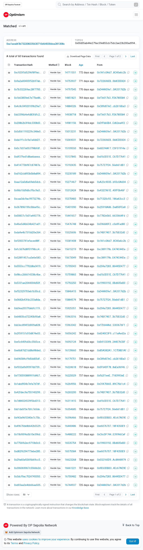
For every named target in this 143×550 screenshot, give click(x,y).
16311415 (70, 400)
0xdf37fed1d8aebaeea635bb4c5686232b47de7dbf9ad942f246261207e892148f (28, 156)
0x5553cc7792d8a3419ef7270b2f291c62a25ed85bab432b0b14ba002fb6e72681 (28, 266)
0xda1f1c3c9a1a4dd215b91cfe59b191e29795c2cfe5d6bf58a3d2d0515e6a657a (28, 140)
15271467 (70, 182)
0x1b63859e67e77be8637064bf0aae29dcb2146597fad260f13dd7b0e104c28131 (28, 97)
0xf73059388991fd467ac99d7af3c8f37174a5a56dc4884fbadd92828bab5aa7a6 (28, 375)
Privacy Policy (31, 543)
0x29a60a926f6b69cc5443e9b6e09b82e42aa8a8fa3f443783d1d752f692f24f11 (28, 459)
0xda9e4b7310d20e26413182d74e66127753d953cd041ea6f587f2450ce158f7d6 (28, 232)
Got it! (132, 541)
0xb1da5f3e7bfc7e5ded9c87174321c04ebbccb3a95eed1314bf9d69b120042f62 (28, 409)
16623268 (70, 459)
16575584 (70, 451)
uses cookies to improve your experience (46, 539)
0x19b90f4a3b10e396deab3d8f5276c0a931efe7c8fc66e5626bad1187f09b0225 (28, 434)
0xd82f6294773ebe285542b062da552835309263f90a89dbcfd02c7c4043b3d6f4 (28, 451)
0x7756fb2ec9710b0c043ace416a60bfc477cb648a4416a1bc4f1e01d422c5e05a (28, 443)
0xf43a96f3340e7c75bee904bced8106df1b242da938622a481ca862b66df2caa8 (28, 417)
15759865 (70, 274)
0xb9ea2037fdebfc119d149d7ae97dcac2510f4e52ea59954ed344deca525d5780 (28, 308)
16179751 (70, 358)
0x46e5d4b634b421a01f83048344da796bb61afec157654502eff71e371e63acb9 (28, 224)
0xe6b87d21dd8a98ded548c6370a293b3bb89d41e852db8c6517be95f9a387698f (28, 350)
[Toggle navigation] (136, 15)
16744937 (70, 485)
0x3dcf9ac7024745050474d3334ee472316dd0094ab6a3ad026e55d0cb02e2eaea (28, 476)
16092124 (70, 341)
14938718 (70, 114)
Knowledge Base (80, 508)
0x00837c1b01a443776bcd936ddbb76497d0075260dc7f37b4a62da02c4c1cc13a (28, 215)
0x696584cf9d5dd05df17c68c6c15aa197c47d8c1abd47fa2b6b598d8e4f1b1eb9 (28, 358)
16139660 (70, 350)
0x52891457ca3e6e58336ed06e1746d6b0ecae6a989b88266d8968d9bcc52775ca (28, 257)
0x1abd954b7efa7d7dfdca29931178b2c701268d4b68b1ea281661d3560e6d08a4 (28, 384)
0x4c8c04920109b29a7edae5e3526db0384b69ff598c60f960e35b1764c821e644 (28, 106)
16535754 (70, 443)
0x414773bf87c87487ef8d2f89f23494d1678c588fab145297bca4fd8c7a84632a (28, 165)
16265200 (70, 392)
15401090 (70, 207)
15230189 (70, 173)
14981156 (70, 123)
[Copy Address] (128, 73)
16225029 (70, 375)
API (24, 26)
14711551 (70, 72)
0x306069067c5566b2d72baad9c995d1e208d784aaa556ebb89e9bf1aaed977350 (28, 468)
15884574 (70, 299)
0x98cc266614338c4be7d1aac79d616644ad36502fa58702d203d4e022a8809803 (28, 274)
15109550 (70, 148)
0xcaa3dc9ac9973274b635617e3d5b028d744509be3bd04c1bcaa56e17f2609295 (28, 198)
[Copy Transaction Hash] (44, 73)
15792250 (70, 283)
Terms (14, 543)
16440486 (70, 426)
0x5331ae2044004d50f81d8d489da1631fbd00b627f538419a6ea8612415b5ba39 (28, 283)
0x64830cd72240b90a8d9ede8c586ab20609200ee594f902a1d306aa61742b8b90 (28, 316)
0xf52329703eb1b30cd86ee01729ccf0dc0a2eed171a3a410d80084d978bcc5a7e (28, 291)
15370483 (70, 198)
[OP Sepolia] (13, 14)
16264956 (70, 384)
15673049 (70, 257)
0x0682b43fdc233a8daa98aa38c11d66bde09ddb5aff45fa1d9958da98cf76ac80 (28, 299)
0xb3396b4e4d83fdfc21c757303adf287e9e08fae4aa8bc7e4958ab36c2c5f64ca (28, 114)
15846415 (70, 291)
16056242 (70, 333)
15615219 (70, 249)
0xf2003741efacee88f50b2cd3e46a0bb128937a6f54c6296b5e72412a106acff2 (28, 240)
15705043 (70, 266)
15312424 (70, 190)
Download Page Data (80, 56)
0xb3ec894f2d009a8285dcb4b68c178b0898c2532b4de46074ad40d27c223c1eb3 (28, 325)
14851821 (70, 97)
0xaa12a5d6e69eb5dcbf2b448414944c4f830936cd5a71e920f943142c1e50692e (28, 182)
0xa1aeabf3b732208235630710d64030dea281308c (35, 43)
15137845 (70, 156)
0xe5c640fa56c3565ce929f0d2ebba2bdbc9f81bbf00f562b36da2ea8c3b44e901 (28, 341)
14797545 (70, 89)
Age (81, 65)
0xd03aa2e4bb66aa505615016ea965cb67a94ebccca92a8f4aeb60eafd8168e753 (28, 485)
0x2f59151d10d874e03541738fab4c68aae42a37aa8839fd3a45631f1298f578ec (28, 333)
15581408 (70, 240)
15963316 (70, 316)
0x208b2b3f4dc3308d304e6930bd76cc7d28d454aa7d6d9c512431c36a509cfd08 (28, 123)
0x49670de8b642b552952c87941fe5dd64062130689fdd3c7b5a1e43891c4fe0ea (28, 426)
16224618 (70, 367)
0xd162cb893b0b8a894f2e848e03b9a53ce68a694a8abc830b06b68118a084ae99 (28, 173)
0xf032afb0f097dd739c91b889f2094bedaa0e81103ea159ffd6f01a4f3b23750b (28, 367)
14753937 (70, 81)
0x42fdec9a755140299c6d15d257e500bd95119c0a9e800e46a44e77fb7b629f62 (28, 392)
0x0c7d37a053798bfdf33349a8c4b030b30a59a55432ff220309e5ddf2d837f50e (28, 148)
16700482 (70, 476)
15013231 (70, 131)
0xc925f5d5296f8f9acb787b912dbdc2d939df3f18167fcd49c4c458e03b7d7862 (28, 72)
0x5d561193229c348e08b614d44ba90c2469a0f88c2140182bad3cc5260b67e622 (28, 131)
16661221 (70, 468)
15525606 (70, 232)
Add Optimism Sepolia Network (24, 532)
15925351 (70, 308)
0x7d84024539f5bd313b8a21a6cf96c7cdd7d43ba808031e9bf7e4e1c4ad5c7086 (28, 400)
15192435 (70, 165)
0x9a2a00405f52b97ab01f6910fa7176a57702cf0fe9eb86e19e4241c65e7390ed (28, 81)
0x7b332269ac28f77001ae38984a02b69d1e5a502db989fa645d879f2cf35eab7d (28, 89)
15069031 (70, 140)
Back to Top (132, 525)
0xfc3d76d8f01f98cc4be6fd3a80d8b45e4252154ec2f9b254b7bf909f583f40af (28, 249)
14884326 (70, 106)
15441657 (70, 215)
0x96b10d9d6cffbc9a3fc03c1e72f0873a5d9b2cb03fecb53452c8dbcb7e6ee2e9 (28, 190)
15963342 (70, 325)
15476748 (70, 224)
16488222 (70, 434)
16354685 (70, 409)
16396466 (70, 417)
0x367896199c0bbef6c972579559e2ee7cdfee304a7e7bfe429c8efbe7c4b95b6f (28, 207)
